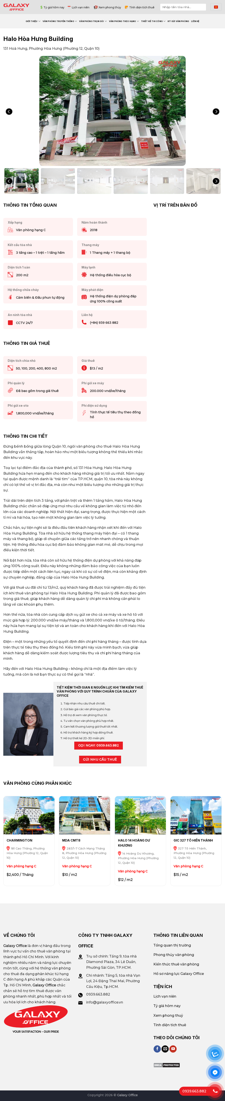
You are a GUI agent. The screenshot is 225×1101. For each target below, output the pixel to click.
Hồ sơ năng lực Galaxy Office (178, 974)
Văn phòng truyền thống (58, 21)
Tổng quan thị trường (172, 945)
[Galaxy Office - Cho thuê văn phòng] (16, 7)
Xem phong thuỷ (168, 1015)
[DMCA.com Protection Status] (166, 1065)
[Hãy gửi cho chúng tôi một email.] (165, 1049)
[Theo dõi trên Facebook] (157, 1049)
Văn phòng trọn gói (91, 21)
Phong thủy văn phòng (173, 955)
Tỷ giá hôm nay (54, 7)
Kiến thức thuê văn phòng (176, 964)
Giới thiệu (32, 21)
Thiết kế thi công (152, 21)
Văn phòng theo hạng (122, 21)
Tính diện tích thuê (141, 7)
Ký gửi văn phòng (178, 21)
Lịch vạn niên (80, 7)
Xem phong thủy (109, 7)
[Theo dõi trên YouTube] (173, 1049)
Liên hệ (195, 21)
